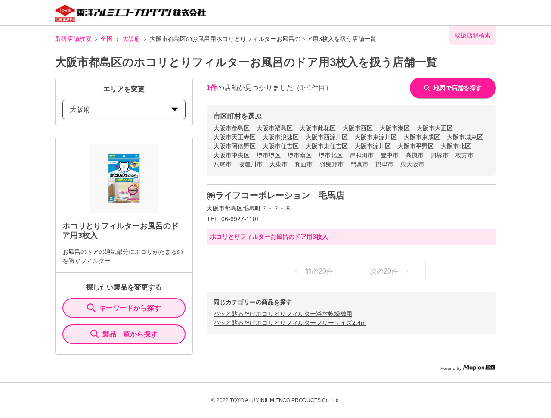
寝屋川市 (250, 164)
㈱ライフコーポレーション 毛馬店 (275, 195)
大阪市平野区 (416, 146)
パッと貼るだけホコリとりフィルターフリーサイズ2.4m (290, 322)
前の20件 (319, 271)
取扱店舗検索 (73, 38)
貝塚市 (439, 155)
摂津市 (384, 164)
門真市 (359, 164)
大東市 (278, 164)
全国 (107, 38)
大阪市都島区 (232, 128)
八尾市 (223, 164)
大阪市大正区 (435, 128)
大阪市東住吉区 (327, 146)
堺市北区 (331, 155)
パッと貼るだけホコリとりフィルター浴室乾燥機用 (283, 313)
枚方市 (464, 155)
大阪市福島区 (275, 128)
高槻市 (415, 155)
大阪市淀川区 (373, 146)
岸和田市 (362, 155)
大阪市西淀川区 (327, 137)
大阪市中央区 (232, 155)
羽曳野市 (331, 164)
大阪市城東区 (465, 137)
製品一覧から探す (130, 334)
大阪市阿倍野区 (235, 146)
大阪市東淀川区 (376, 137)
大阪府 (131, 38)
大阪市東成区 (422, 137)
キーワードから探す (130, 308)
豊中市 (390, 155)
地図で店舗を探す (457, 87)
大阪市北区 (456, 146)
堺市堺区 (269, 155)
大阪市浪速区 (281, 137)
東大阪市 (412, 164)
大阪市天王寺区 (235, 137)
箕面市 (303, 164)
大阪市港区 (395, 128)
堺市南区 (300, 155)
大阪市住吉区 (281, 146)
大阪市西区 (358, 128)
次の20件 (384, 271)
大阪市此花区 (318, 128)
